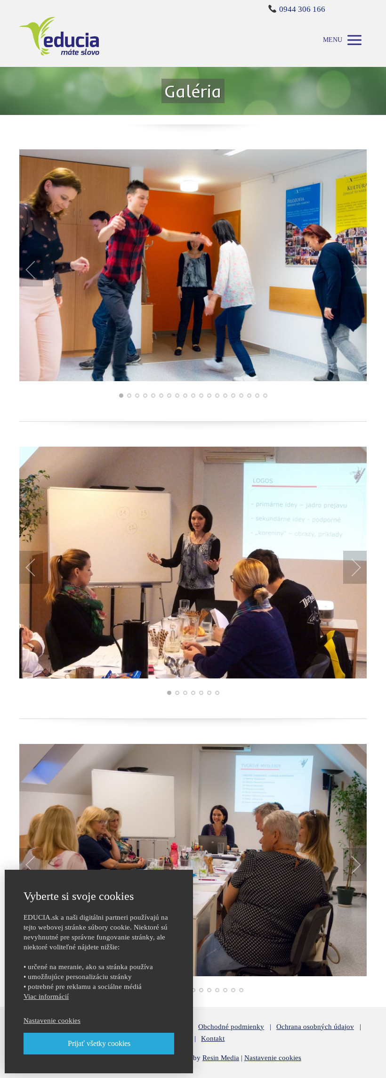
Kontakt (213, 1038)
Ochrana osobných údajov (315, 1026)
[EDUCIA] (59, 40)
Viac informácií (46, 996)
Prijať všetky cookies (99, 1043)
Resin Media (220, 1058)
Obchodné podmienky (231, 1026)
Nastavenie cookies (272, 1058)
